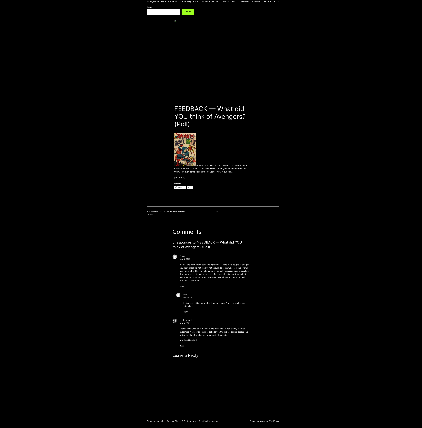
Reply (182, 286)
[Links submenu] (228, 1)
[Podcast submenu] (259, 1)
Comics (169, 211)
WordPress (274, 421)
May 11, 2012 (188, 297)
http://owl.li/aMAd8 (188, 340)
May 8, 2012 (185, 259)
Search (150, 7)
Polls (175, 211)
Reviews (181, 211)
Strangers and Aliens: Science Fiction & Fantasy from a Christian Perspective (182, 1)
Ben (185, 294)
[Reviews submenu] (248, 1)
